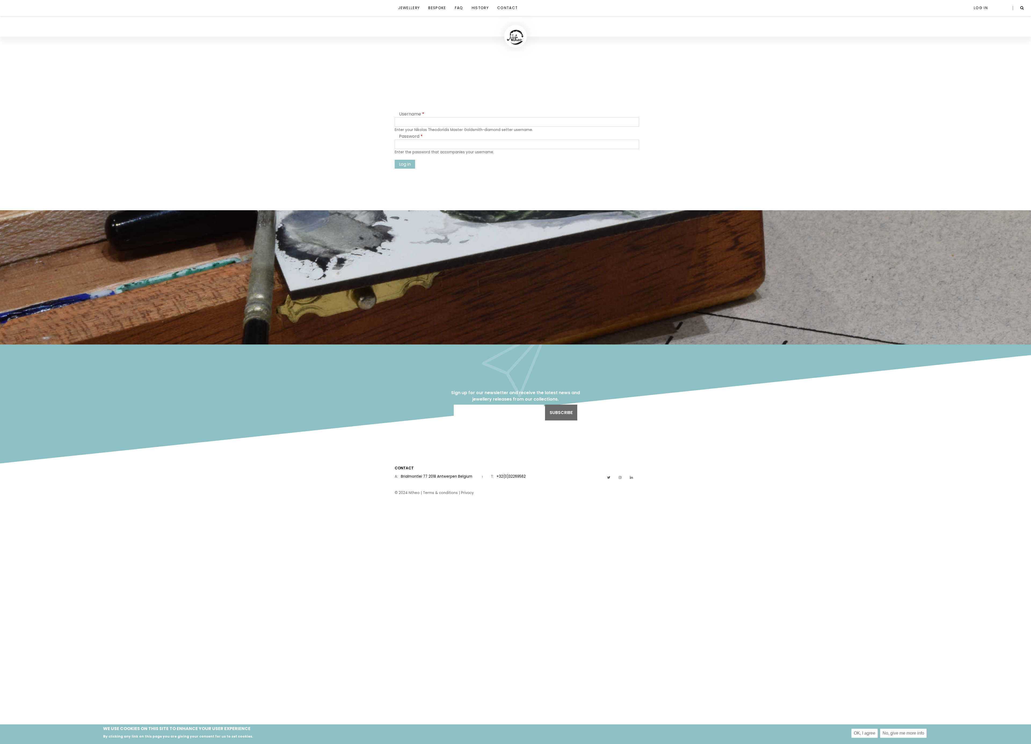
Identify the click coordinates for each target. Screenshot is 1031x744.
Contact (507, 7)
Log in (981, 7)
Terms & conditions (440, 492)
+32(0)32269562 (511, 476)
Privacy (467, 492)
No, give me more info (903, 733)
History (480, 7)
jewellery (409, 7)
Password (409, 136)
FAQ (459, 7)
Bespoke (437, 7)
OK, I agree (864, 733)
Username (410, 114)
